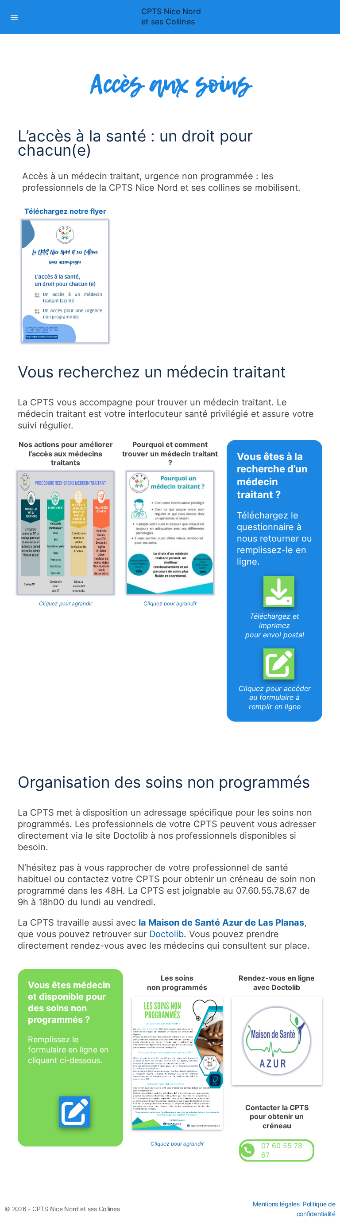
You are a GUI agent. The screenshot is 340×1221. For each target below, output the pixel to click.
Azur (233, 922)
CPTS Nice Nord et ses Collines (171, 16)
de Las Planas (274, 922)
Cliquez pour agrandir (65, 603)
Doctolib (166, 934)
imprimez (274, 625)
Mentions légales (276, 1204)
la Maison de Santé (180, 922)
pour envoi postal (274, 634)
